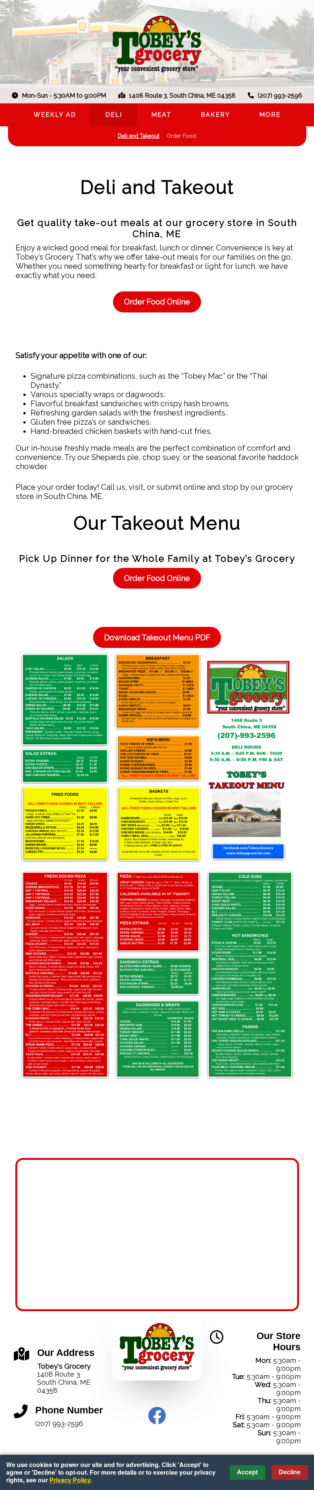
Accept (247, 1472)
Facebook (157, 1416)
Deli (113, 114)
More (270, 114)
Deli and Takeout (138, 136)
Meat (161, 114)
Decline (290, 1472)
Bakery (215, 114)
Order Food (181, 136)
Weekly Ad (55, 114)
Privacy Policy (69, 1479)
